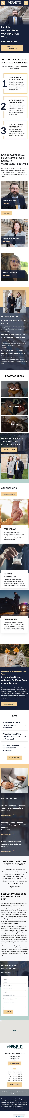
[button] (14, 1030)
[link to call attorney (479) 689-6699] (3, 3)
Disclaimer (14, 1093)
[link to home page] (14, 3)
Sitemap (24, 1092)
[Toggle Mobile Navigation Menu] (26, 3)
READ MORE (6, 815)
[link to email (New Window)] (14, 1068)
